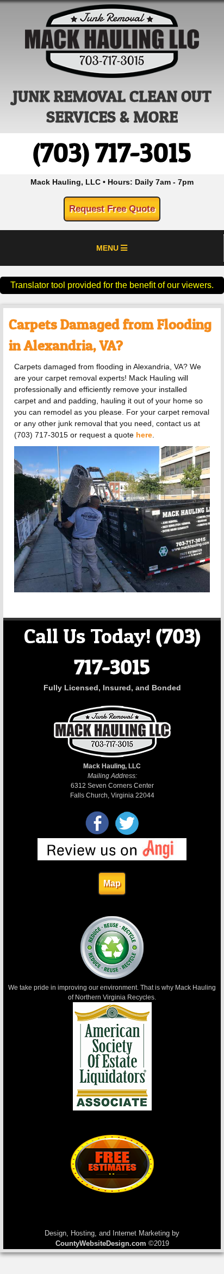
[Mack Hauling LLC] (112, 75)
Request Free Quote (112, 209)
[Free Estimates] (112, 1190)
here (144, 434)
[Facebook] (97, 833)
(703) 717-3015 (112, 152)
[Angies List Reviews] (112, 858)
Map (112, 883)
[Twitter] (127, 833)
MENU (108, 248)
